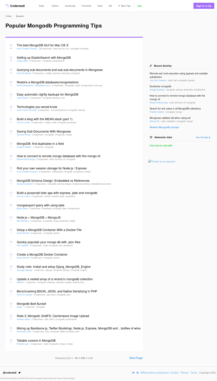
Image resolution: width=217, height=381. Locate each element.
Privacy (184, 372)
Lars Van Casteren (158, 80)
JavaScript (70, 5)
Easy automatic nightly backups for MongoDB (47, 94)
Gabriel (20, 282)
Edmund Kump (24, 134)
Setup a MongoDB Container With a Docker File (49, 229)
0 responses (58, 85)
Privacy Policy (47, 378)
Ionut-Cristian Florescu (27, 48)
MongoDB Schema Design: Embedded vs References (53, 180)
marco (20, 306)
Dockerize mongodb (160, 86)
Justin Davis (22, 97)
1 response (38, 146)
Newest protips (164, 127)
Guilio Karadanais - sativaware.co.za (34, 85)
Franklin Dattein (24, 146)
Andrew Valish (24, 319)
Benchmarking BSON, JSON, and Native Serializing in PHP (57, 291)
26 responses (45, 48)
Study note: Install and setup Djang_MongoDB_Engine (54, 266)
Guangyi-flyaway (25, 269)
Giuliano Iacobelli (25, 183)
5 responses (38, 73)
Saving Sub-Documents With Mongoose (44, 131)
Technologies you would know (37, 106)
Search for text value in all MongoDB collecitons (175, 108)
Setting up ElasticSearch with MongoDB (44, 57)
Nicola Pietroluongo (26, 159)
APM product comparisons (155, 372)
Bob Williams (23, 220)
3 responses (44, 109)
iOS (110, 5)
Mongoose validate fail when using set (170, 117)
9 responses (35, 60)
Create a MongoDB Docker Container (42, 254)
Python (55, 5)
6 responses (45, 171)
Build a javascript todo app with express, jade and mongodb (57, 192)
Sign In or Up (203, 5)
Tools (99, 5)
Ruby (41, 5)
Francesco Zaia (24, 331)
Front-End (86, 5)
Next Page (136, 358)
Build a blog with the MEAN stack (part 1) (45, 119)
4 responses (40, 294)
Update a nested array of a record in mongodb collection (55, 279)
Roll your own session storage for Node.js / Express (52, 168)
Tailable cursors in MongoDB (36, 340)
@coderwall (10, 372)
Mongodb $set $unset (31, 303)
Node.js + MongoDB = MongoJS (39, 217)
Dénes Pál (155, 121)
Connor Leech (24, 122)
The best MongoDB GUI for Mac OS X (42, 45)
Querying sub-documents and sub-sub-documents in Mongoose (60, 69)
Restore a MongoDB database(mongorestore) (48, 82)
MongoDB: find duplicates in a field (40, 143)
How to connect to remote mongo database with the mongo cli (58, 156)
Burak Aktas (22, 208)
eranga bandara (157, 89)
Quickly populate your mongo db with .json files (48, 242)
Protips (9, 16)
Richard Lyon (23, 343)
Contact (174, 372)
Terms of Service (63, 378)
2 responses (37, 196)
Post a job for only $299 (161, 145)
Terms (193, 372)
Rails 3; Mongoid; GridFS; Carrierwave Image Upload (53, 315)
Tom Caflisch (23, 245)
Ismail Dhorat (23, 232)
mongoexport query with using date (40, 205)
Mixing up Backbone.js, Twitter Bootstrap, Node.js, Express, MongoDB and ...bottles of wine (79, 328)
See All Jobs (202, 137)
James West (22, 60)
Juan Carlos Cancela (27, 109)
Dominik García (24, 73)
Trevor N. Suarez (25, 294)
